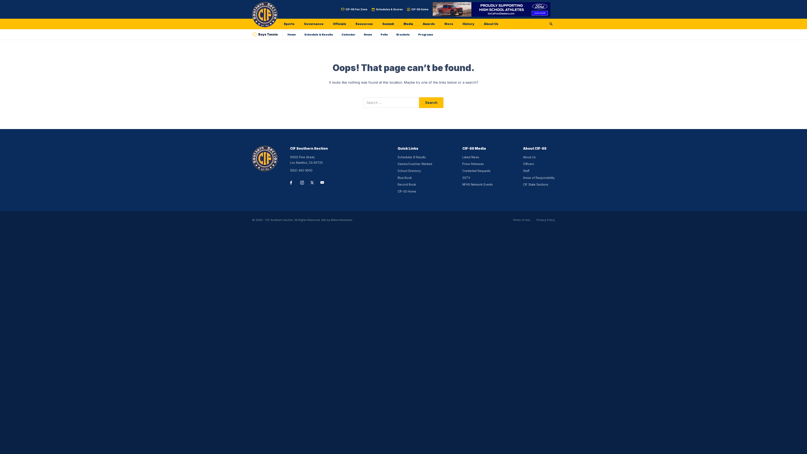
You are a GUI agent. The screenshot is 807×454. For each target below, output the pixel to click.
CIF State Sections (535, 184)
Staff (526, 171)
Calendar (348, 34)
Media (408, 24)
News (368, 34)
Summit (388, 24)
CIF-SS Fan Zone (356, 9)
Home (291, 34)
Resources (364, 24)
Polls (384, 34)
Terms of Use (521, 220)
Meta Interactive (341, 220)
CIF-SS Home (420, 9)
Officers (528, 164)
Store (448, 24)
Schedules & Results (412, 157)
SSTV (466, 177)
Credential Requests (476, 171)
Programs (425, 34)
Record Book (407, 184)
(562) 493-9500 (301, 170)
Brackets (403, 34)
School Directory (409, 171)
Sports (289, 24)
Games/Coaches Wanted (415, 164)
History (468, 24)
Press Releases (473, 164)
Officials (339, 24)
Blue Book (405, 177)
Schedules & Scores (389, 9)
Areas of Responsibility (539, 177)
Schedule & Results (318, 34)
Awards (429, 24)
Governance (313, 24)
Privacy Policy (546, 220)
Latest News (470, 157)
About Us (491, 24)
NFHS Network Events (477, 184)
